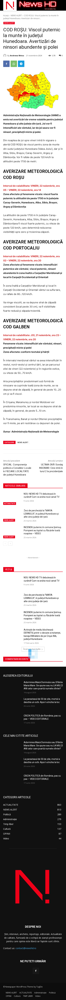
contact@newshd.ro (26, 948)
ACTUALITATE (9, 503)
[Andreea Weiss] (5, 55)
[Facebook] (6, 64)
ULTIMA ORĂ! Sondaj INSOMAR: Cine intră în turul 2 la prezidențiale (51, 468)
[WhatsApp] (14, 64)
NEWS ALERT (16, 15)
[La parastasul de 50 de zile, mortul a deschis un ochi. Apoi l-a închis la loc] (12, 704)
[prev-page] (5, 544)
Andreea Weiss (17, 55)
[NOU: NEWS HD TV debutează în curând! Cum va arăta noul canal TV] (12, 498)
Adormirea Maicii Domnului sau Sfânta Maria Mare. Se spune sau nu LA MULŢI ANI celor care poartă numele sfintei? (43, 685)
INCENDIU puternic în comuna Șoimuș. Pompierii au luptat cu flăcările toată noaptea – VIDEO (43, 530)
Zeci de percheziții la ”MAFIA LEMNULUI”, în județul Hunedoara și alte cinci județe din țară (41, 513)
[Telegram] (21, 64)
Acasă (6, 15)
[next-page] (10, 544)
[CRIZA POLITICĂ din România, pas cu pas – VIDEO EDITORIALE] (12, 720)
